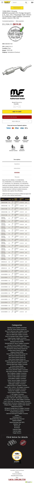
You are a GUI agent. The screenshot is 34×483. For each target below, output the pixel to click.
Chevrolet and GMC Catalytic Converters (17, 396)
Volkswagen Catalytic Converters (17, 383)
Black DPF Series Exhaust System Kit (17, 329)
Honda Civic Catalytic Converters (17, 391)
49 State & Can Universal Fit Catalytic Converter (17, 410)
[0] (32, 3)
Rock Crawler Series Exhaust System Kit (17, 354)
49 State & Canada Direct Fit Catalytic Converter (17, 408)
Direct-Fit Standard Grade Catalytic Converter (17, 336)
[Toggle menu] (2, 2)
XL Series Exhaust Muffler (17, 366)
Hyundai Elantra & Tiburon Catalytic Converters (17, 343)
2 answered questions (8, 21)
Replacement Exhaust (17, 406)
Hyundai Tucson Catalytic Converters (17, 327)
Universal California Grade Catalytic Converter (17, 361)
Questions (17, 164)
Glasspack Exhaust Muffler (17, 341)
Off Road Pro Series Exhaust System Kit (17, 348)
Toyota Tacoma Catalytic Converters (17, 380)
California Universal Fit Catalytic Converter (17, 413)
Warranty (17, 177)
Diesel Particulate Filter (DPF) (17, 422)
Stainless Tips (17, 424)
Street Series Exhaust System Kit (17, 359)
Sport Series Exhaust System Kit (17, 357)
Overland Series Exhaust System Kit (17, 350)
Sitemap (17, 472)
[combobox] (20, 2)
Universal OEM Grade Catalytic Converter (17, 364)
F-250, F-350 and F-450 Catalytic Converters (17, 398)
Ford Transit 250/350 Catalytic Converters (17, 369)
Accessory (17, 427)
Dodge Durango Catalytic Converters (17, 338)
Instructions (17, 168)
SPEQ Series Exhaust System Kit (17, 355)
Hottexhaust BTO (17, 417)
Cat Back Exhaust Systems (17, 412)
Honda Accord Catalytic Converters (17, 389)
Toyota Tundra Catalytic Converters (17, 382)
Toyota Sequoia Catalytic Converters (17, 392)
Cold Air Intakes (17, 431)
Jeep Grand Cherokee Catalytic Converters (17, 371)
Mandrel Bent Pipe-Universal (17, 419)
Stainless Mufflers (17, 420)
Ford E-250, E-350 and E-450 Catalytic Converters (17, 340)
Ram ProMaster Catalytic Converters (17, 373)
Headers (17, 415)
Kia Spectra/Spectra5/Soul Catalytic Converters (17, 347)
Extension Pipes (17, 429)
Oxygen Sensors (17, 433)
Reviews (17, 172)
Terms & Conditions (17, 473)
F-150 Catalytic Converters (17, 394)
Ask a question (20, 21)
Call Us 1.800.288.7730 (17, 479)
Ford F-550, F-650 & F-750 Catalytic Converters (17, 387)
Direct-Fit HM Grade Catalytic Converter (17, 333)
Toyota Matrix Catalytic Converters (17, 378)
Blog (17, 477)
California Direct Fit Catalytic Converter (17, 385)
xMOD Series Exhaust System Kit (17, 368)
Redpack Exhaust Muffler (17, 352)
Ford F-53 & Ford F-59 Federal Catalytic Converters (17, 401)
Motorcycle (17, 426)
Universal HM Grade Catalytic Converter (17, 362)
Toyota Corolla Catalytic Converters (17, 376)
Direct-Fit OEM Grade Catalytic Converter (17, 334)
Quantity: (16, 104)
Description (17, 159)
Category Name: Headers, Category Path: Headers (17, 405)
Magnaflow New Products (17, 475)
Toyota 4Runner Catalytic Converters (17, 375)
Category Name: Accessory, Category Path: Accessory (17, 403)
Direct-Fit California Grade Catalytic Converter (17, 331)
